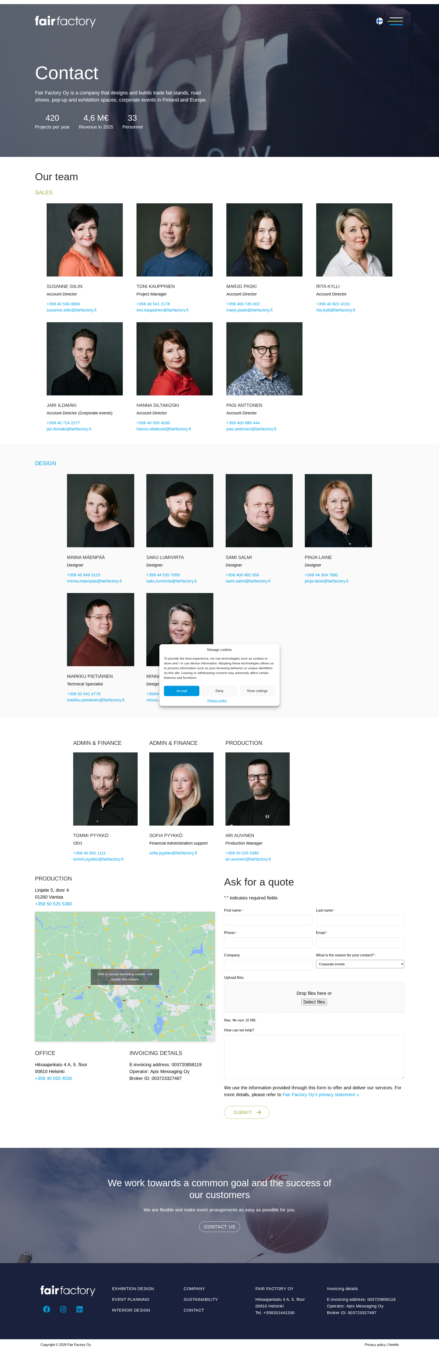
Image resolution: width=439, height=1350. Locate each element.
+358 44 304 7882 (321, 575)
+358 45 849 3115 (83, 575)
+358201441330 (279, 1312)
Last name (325, 910)
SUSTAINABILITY (201, 1299)
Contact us (219, 1226)
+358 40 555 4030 (153, 423)
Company (232, 955)
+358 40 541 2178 (153, 304)
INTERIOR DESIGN (131, 1310)
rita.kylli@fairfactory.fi (335, 310)
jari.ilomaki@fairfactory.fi (69, 429)
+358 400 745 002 (243, 304)
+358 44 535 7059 (163, 575)
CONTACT (194, 1310)
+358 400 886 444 (243, 423)
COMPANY (194, 1288)
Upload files (234, 978)
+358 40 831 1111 (89, 853)
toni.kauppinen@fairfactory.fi (162, 310)
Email (321, 933)
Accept (182, 691)
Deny (220, 691)
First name (233, 910)
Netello (393, 1345)
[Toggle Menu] (395, 21)
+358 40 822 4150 (333, 304)
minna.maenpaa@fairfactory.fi (94, 581)
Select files (314, 1001)
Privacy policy (217, 700)
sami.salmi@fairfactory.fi (248, 581)
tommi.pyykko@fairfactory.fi (98, 859)
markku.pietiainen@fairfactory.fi (95, 700)
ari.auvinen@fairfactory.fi (248, 859)
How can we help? (239, 1030)
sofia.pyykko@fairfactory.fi (173, 853)
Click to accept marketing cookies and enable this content (125, 976)
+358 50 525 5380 (242, 853)
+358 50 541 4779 (83, 694)
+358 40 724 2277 (63, 423)
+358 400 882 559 (242, 575)
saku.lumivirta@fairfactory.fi (171, 581)
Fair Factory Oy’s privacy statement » (321, 1094)
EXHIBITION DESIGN (133, 1288)
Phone (230, 933)
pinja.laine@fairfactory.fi (326, 581)
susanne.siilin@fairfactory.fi (71, 310)
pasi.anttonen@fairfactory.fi (251, 429)
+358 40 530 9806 (63, 304)
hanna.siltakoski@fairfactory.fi (164, 429)
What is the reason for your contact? (346, 955)
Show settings (257, 691)
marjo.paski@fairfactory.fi (249, 310)
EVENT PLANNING (130, 1299)
